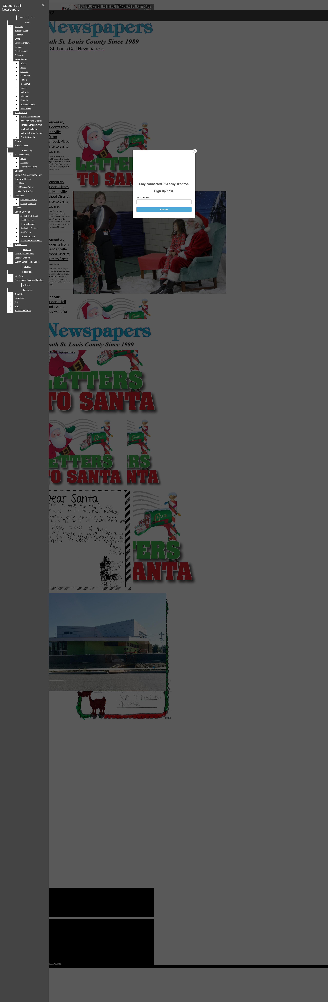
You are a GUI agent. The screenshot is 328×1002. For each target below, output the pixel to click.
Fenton (23, 80)
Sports (18, 141)
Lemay (23, 88)
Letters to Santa (27, 236)
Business (19, 35)
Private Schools (27, 137)
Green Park (25, 84)
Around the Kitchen (29, 216)
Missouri (24, 96)
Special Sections (22, 212)
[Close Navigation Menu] (43, 5)
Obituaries (19, 195)
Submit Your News (28, 167)
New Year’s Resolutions (31, 240)
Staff (17, 306)
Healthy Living (26, 220)
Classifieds (27, 272)
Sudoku (18, 208)
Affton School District (30, 116)
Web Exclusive (21, 145)
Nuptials (24, 162)
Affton (23, 63)
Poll (16, 302)
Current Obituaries (28, 199)
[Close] (195, 151)
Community (27, 150)
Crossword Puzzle (23, 179)
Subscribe (22, 17)
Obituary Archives (28, 203)
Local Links (20, 183)
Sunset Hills (25, 108)
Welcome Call (21, 244)
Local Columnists (22, 258)
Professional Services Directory (29, 280)
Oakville (24, 100)
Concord (24, 71)
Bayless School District (31, 121)
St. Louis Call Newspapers (11, 7)
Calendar (19, 171)
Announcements (22, 154)
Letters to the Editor (24, 253)
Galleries (19, 55)
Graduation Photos (28, 228)
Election (18, 47)
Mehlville (24, 92)
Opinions (27, 249)
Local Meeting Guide (24, 187)
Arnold (23, 67)
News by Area (21, 59)
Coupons (28, 267)
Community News (22, 43)
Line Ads (19, 276)
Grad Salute (25, 232)
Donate (33, 17)
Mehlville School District (31, 133)
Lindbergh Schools (28, 129)
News (27, 22)
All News (19, 26)
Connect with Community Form (28, 175)
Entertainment (21, 51)
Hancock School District (31, 125)
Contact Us (27, 290)
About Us (19, 294)
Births (23, 158)
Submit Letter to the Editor (27, 262)
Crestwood (25, 76)
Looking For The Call (24, 191)
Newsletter (20, 298)
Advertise (27, 285)
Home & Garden (27, 224)
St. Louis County (27, 104)
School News (21, 112)
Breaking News (21, 30)
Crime (17, 39)
